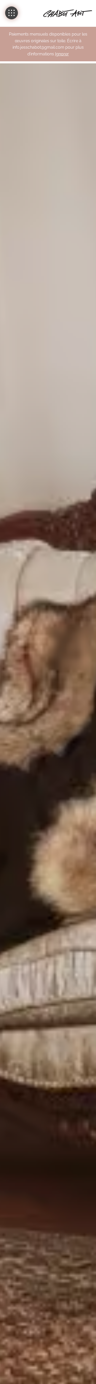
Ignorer (62, 54)
